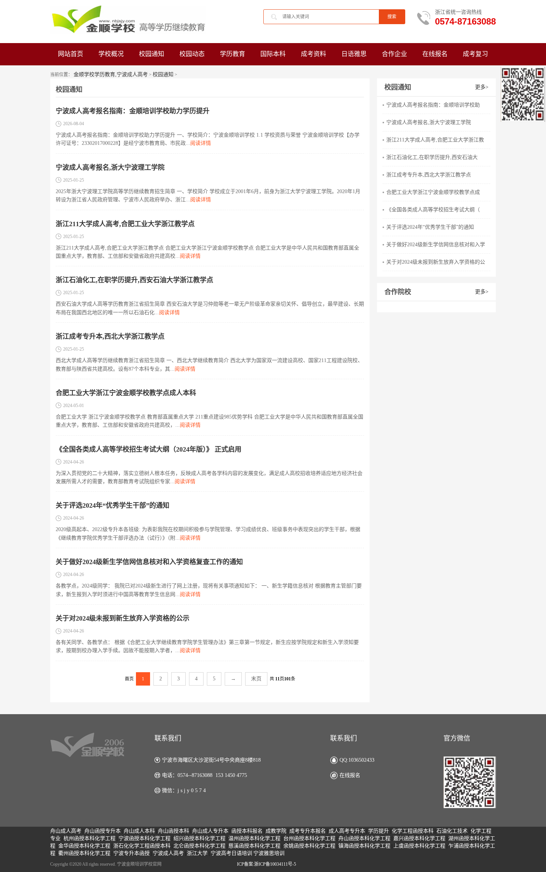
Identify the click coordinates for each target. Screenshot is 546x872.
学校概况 (111, 54)
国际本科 (273, 54)
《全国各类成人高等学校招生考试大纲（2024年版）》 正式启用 (148, 449)
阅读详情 (200, 143)
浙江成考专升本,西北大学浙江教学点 (110, 336)
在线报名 (435, 54)
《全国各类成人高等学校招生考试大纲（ (433, 209)
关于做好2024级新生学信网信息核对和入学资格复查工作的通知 (149, 562)
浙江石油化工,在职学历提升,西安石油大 (432, 157)
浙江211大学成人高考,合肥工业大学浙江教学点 (125, 224)
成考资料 (313, 54)
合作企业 (394, 54)
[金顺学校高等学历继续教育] (128, 19)
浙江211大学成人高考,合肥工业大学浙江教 (435, 140)
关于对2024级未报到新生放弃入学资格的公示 (122, 618)
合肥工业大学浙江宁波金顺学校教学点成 (433, 192)
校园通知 (151, 54)
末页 (256, 678)
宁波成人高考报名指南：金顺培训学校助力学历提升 (132, 111)
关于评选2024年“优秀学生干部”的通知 (112, 505)
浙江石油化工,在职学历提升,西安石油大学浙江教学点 (134, 280)
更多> (481, 87)
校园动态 (192, 54)
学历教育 (232, 54)
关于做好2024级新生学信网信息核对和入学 (435, 244)
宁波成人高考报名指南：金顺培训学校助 (433, 105)
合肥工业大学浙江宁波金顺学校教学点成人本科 (126, 393)
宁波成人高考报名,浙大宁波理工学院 (110, 167)
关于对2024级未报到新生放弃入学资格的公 (435, 262)
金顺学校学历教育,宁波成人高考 (111, 74)
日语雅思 (354, 54)
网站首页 (70, 54)
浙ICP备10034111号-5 (275, 864)
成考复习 (475, 54)
